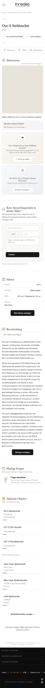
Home (4, 672)
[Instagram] (42, 679)
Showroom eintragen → (22, 190)
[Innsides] (22, 5)
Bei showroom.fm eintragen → (15, 127)
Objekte (4, 12)
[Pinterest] (42, 682)
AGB (24, 672)
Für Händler (14, 672)
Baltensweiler (13, 12)
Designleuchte (16, 413)
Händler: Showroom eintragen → (32, 64)
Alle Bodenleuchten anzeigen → (22, 614)
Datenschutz (35, 672)
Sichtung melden (24, 159)
